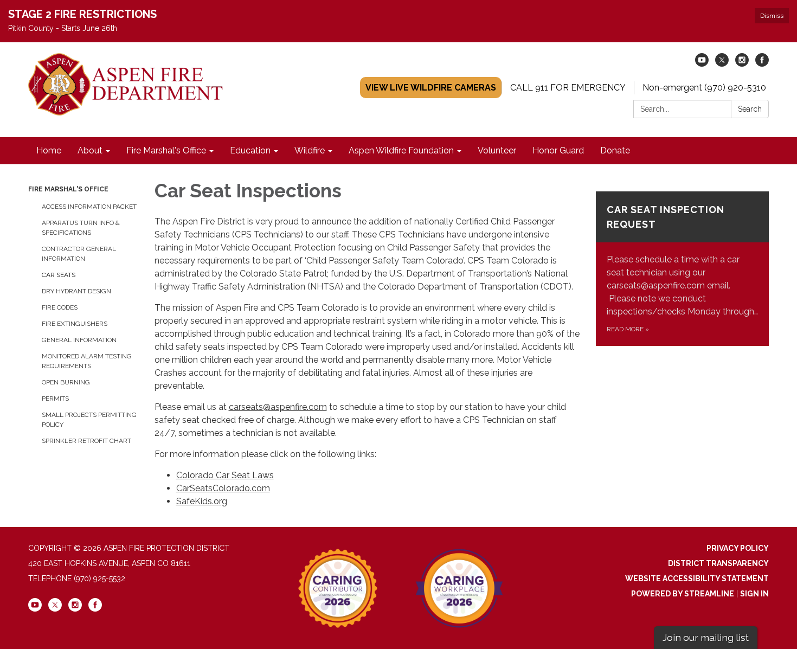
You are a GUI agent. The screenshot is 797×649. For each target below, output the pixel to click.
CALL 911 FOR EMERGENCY (568, 87)
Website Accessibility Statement (697, 578)
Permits (55, 398)
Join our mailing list (706, 637)
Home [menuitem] (48, 150)
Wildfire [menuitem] (309, 150)
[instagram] (742, 64)
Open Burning (66, 382)
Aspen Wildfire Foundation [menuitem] (401, 150)
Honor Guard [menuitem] (558, 150)
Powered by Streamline (682, 593)
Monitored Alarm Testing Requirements (87, 361)
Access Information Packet (89, 206)
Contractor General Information (79, 253)
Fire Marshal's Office (68, 189)
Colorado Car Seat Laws (225, 475)
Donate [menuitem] (615, 150)
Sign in (754, 593)
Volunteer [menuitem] (497, 150)
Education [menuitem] (250, 150)
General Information (79, 340)
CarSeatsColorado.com (223, 488)
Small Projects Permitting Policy (89, 419)
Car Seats (58, 275)
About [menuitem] (90, 150)
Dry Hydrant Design (76, 291)
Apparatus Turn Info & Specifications (81, 227)
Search (750, 109)
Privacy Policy (737, 548)
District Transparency (718, 563)
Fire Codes (60, 307)
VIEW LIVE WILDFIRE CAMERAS (430, 87)
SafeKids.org (201, 501)
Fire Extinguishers (74, 323)
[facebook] (762, 64)
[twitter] (722, 64)
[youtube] (702, 64)
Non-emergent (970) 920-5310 (704, 87)
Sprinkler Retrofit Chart (86, 441)
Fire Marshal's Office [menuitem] (166, 150)
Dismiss (771, 16)
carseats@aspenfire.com (278, 407)
